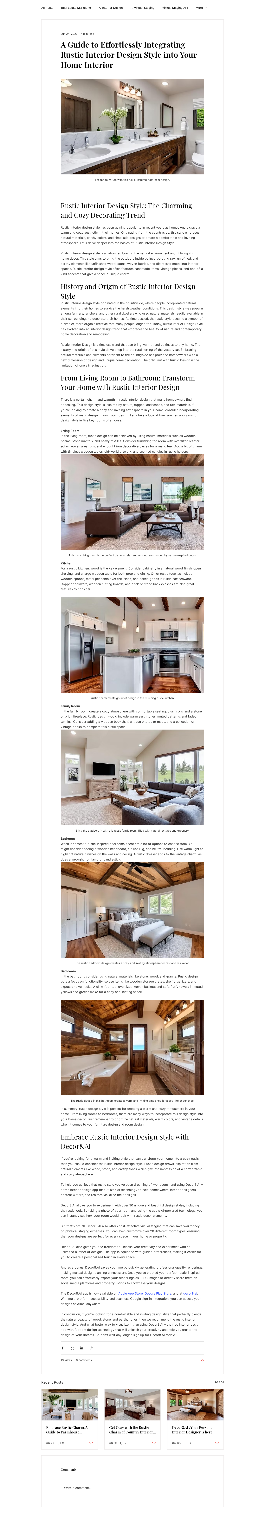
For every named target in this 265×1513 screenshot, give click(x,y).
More (199, 8)
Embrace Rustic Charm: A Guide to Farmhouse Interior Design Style (67, 1429)
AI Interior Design (111, 8)
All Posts (47, 8)
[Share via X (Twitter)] (72, 1348)
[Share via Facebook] (62, 1348)
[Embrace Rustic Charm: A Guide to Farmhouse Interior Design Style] (70, 1404)
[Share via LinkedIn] (81, 1348)
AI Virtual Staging (142, 8)
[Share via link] (91, 1348)
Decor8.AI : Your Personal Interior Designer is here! (193, 1429)
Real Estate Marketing (76, 8)
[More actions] (202, 33)
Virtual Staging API (175, 8)
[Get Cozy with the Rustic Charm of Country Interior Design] (133, 1404)
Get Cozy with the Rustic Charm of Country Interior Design (131, 1429)
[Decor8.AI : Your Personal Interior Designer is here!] (195, 1404)
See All (219, 1381)
